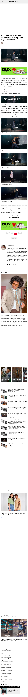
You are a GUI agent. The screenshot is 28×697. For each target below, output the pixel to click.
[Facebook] (7, 233)
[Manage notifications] (3, 694)
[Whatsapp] (19, 233)
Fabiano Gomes (10, 245)
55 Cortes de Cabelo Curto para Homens (17, 395)
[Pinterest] (7, 685)
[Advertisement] (14, 14)
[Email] (21, 233)
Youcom (14, 238)
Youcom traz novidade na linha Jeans (9, 616)
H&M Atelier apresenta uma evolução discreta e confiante (13, 690)
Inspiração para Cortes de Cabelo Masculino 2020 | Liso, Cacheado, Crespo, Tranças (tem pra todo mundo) (17, 421)
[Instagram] (12, 264)
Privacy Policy (14, 694)
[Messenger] (9, 233)
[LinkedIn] (14, 264)
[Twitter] (12, 233)
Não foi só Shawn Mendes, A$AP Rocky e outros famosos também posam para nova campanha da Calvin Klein (17, 415)
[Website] (16, 264)
